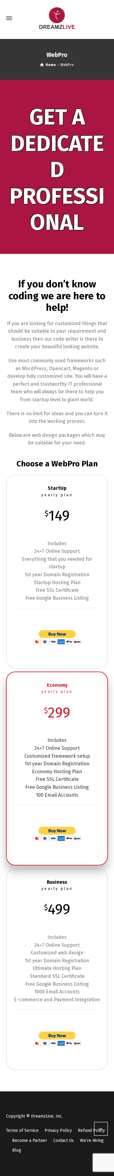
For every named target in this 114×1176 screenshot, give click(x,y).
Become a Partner (29, 1140)
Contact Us (63, 1140)
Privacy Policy (58, 1130)
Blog (16, 1150)
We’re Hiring (92, 1140)
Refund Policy (91, 1130)
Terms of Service (22, 1130)
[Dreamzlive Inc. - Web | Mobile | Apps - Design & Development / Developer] (57, 18)
